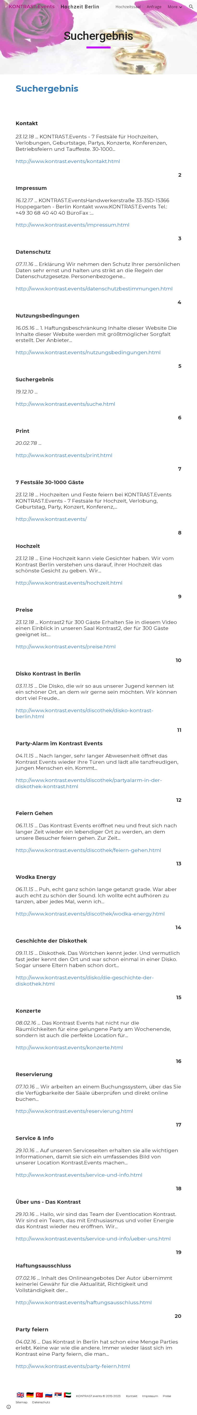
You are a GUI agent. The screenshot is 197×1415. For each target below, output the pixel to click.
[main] (98, 37)
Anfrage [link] (154, 6)
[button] (191, 6)
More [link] (173, 6)
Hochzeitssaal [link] (128, 6)
